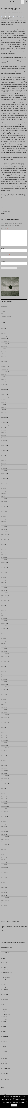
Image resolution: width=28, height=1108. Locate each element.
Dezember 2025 (4, 338)
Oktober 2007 (3, 872)
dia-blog (4, 984)
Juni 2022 (3, 430)
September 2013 (4, 691)
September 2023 (4, 397)
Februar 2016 (3, 618)
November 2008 (4, 839)
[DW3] (11, 17)
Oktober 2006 (3, 902)
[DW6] (19, 17)
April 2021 (3, 463)
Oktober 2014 (3, 658)
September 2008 (4, 844)
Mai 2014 (2, 671)
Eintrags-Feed (3, 1094)
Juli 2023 (2, 402)
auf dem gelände (6, 969)
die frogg (4, 987)
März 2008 (3, 859)
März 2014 (3, 676)
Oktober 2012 (3, 719)
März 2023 (3, 412)
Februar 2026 (3, 336)
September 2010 (4, 783)
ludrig (2, 930)
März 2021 (3, 465)
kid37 (4, 1006)
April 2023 (3, 409)
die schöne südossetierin (6, 316)
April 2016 (3, 613)
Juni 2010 (3, 791)
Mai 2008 (2, 854)
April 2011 (3, 765)
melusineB (5, 1024)
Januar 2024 (3, 386)
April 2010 (3, 796)
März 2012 (3, 737)
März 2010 (3, 798)
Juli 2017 (2, 575)
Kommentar (4, 228)
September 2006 (4, 905)
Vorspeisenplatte (6, 1068)
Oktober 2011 (3, 750)
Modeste (4, 1031)
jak (3, 1004)
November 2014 (4, 656)
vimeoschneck (6, 1082)
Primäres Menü (26, 2)
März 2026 (3, 333)
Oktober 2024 (3, 369)
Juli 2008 (2, 849)
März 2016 (3, 615)
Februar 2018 (3, 557)
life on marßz (3, 311)
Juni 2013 (3, 699)
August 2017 (3, 572)
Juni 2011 (3, 760)
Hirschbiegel (5, 999)
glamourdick (5, 994)
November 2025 (4, 341)
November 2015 (4, 625)
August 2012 (3, 725)
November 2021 (4, 447)
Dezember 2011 (4, 745)
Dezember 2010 (4, 775)
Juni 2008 (3, 852)
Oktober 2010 (3, 780)
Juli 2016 (2, 605)
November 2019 (4, 503)
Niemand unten (4, 924)
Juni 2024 (3, 376)
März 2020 (3, 496)
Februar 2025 (3, 359)
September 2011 (4, 752)
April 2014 (3, 674)
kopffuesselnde (6, 1011)
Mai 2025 (2, 351)
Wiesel (2, 945)
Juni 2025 (3, 348)
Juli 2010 (2, 788)
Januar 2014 (3, 681)
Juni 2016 (3, 608)
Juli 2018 (2, 544)
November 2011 (4, 747)
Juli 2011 (2, 758)
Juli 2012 (2, 727)
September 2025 (4, 343)
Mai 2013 (2, 702)
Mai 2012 (2, 732)
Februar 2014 (3, 679)
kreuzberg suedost (6, 1014)
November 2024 (4, 366)
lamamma (5, 1016)
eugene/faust (5, 989)
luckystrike (5, 1019)
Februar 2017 (3, 587)
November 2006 (4, 900)
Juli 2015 (2, 636)
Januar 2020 (3, 501)
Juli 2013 (2, 697)
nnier (4, 1043)
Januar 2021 (3, 470)
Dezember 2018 (4, 531)
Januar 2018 (3, 559)
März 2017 (3, 585)
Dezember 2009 (4, 806)
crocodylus (5, 979)
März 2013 (3, 707)
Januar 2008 (3, 864)
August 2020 (3, 483)
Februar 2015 (3, 648)
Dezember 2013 (4, 684)
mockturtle (5, 1029)
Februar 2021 (3, 468)
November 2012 (4, 717)
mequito (4, 1026)
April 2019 (3, 521)
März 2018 (3, 554)
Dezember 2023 (4, 389)
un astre (4, 1066)
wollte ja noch (6, 206)
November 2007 (4, 869)
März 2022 (3, 437)
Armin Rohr (5, 964)
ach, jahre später (4, 918)
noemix (4, 1046)
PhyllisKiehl (5, 1051)
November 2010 (4, 778)
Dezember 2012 (4, 714)
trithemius (5, 1063)
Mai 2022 (2, 432)
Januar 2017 (3, 590)
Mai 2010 (2, 793)
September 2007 (4, 874)
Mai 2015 (2, 641)
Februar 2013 (3, 709)
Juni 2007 (3, 882)
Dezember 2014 (4, 653)
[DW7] (24, 17)
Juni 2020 (3, 488)
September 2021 (4, 453)
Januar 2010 (3, 803)
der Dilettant (5, 982)
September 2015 (4, 630)
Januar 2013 (3, 712)
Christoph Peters (6, 977)
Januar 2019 (3, 529)
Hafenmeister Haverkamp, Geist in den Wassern (10, 921)
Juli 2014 (2, 666)
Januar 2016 (3, 620)
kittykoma (5, 1009)
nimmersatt (5, 1041)
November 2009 (4, 808)
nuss (4, 1048)
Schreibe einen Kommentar (18, 12)
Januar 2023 (3, 414)
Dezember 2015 (4, 623)
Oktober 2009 (3, 811)
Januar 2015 (3, 651)
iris (3, 1001)
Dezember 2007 (4, 867)
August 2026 (3, 325)
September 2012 (4, 722)
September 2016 (4, 600)
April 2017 (3, 582)
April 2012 (3, 735)
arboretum (5, 967)
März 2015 (3, 646)
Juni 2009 (3, 821)
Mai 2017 (2, 580)
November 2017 (4, 564)
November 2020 (4, 475)
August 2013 (3, 694)
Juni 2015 (3, 638)
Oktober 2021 (3, 450)
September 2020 (4, 480)
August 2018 (3, 541)
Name (3, 248)
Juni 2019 (3, 516)
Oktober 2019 (3, 506)
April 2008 (3, 857)
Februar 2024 (3, 384)
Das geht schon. (4, 306)
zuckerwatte (5, 1073)
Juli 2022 (2, 427)
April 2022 (3, 435)
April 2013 (3, 704)
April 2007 (3, 887)
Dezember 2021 (4, 445)
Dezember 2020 (4, 473)
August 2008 (3, 846)
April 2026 (3, 331)
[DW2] (7, 17)
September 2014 (4, 661)
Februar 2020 (3, 498)
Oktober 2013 (3, 689)
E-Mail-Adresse (5, 254)
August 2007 (3, 877)
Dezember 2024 (4, 364)
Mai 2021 (2, 460)
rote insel (5, 1058)
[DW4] (15, 17)
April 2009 (3, 826)
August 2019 (3, 511)
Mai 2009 (2, 824)
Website (3, 261)
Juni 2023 (3, 404)
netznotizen (5, 1038)
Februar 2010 (3, 801)
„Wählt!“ (5, 212)
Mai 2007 (2, 885)
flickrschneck (5, 1077)
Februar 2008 (3, 862)
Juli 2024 (2, 374)
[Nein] (26, 1101)
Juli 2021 (2, 455)
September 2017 (4, 569)
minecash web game (5, 939)
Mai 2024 (2, 379)
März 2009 (3, 829)
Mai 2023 (2, 407)
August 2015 (3, 633)
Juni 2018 (3, 547)
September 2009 (4, 813)
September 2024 (4, 371)
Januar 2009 (3, 834)
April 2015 (3, 643)
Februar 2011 (3, 770)
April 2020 (3, 493)
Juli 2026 (2, 328)
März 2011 (3, 768)
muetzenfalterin (6, 1036)
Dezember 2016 (4, 592)
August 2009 (3, 816)
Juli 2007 (2, 879)
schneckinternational (7, 2)
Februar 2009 (3, 831)
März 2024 (3, 381)
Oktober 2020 (3, 478)
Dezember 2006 (4, 897)
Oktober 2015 (3, 628)
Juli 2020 (2, 486)
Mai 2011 (2, 763)
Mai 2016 (2, 610)
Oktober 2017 (3, 567)
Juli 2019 (2, 514)
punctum (4, 1053)
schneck (9, 12)
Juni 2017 (3, 577)
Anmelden (3, 1091)
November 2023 (4, 392)
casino (4, 974)
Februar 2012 (3, 740)
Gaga (4, 992)
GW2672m (7, 952)
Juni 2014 (3, 669)
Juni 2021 (3, 458)
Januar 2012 (3, 742)
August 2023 (3, 399)
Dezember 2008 (4, 836)
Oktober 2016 (3, 597)
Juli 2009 (2, 818)
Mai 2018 (2, 549)
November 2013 (4, 686)
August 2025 (3, 346)
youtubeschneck (6, 1079)
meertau (4, 1021)
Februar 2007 (3, 892)
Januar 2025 (3, 361)
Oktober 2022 (3, 422)
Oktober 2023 (3, 394)
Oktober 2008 (3, 841)
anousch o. (5, 962)
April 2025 (3, 353)
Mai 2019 (2, 519)
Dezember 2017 (4, 562)
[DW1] (3, 17)
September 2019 (4, 508)
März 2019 (3, 524)
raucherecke (5, 1056)
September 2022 (4, 425)
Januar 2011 (3, 773)
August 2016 (3, 602)
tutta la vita (12, 939)
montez (4, 1033)
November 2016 (4, 595)
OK (14, 1105)
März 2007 (3, 890)
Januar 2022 (3, 442)
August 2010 (3, 785)
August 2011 (3, 755)
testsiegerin (5, 1061)
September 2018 (4, 539)
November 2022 (4, 420)
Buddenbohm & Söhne (7, 972)
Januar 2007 (3, 895)
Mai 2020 (2, 491)
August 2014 (3, 663)
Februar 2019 (3, 526)
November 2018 (4, 534)
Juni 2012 (3, 730)
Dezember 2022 (4, 417)
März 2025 (3, 356)
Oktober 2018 (3, 536)
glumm (4, 997)
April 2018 (3, 552)
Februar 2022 (3, 440)
